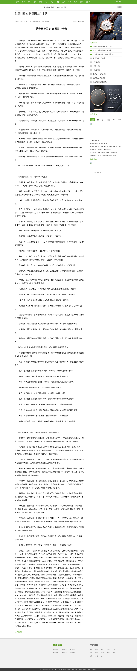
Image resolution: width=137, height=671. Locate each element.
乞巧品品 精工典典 (99, 78)
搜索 (119, 7)
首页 (17, 2)
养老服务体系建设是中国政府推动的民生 (103, 152)
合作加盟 (61, 669)
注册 (120, 2)
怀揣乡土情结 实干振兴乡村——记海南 (103, 155)
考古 (69, 2)
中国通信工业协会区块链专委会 (100, 149)
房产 (52, 2)
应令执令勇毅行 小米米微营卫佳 (104, 54)
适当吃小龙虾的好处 (100, 82)
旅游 (40, 2)
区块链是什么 (94, 140)
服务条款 (87, 669)
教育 (81, 2)
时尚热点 (72, 652)
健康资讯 (55, 649)
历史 (63, 2)
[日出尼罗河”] (97, 166)
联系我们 (94, 669)
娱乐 (29, 2)
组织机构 (67, 669)
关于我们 (54, 669)
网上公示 (81, 669)
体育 (58, 2)
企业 (102, 656)
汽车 (46, 2)
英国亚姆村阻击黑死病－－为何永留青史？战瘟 (106, 146)
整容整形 (55, 652)
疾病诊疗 (64, 649)
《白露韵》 (97, 70)
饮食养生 (63, 7)
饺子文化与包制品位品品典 (102, 50)
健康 (75, 2)
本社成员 (74, 669)
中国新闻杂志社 (36, 21)
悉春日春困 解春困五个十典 (102, 46)
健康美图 (64, 652)
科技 (96, 656)
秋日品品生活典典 (99, 58)
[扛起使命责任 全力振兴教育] (106, 137)
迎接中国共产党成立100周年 (99, 143)
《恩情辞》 (97, 66)
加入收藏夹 (81, 21)
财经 (35, 2)
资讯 (23, 2)
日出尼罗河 (97, 172)
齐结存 (47, 21)
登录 (116, 2)
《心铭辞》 (97, 62)
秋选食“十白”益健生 (99, 74)
